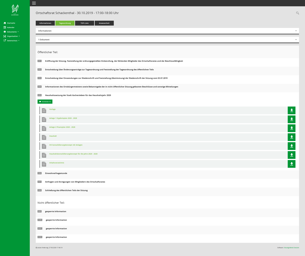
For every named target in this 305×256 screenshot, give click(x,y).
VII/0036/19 (46, 101)
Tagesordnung (65, 23)
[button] (15, 32)
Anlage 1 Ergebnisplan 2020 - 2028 (63, 118)
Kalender (10, 27)
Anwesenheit (104, 23)
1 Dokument (43, 39)
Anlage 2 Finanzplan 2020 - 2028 (62, 127)
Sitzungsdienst (291, 248)
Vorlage (52, 109)
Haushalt (53, 136)
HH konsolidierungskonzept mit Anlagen (65, 145)
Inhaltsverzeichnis (56, 163)
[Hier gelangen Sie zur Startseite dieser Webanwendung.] (15, 10)
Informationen (45, 23)
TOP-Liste (85, 23)
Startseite (11, 23)
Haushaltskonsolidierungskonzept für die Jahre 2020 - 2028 (73, 154)
